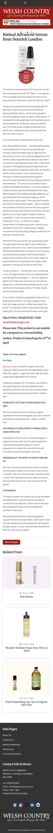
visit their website (31, 300)
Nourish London (10, 366)
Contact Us (8, 739)
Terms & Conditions (12, 753)
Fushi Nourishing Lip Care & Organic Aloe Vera (26, 703)
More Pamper (11, 542)
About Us (7, 735)
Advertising (8, 749)
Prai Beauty (26, 596)
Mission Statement (11, 744)
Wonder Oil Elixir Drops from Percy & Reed (26, 649)
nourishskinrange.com (16, 322)
